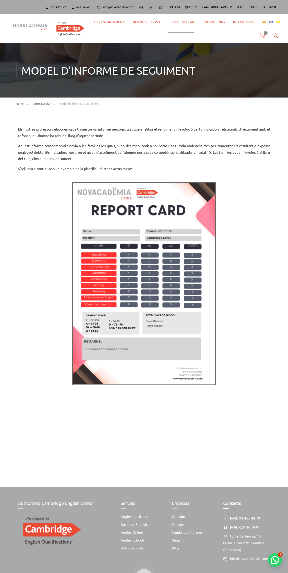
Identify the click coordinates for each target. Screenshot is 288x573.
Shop (176, 540)
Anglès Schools (133, 540)
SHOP (253, 7)
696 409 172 (58, 7)
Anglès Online (132, 532)
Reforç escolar (132, 548)
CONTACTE (269, 7)
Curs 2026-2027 (213, 22)
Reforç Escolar (181, 22)
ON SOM (174, 7)
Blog (175, 548)
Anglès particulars (135, 516)
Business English (146, 22)
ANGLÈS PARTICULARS (109, 22)
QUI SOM (191, 7)
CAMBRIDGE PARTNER (217, 7)
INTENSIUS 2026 (244, 22)
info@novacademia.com (118, 7)
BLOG (240, 7)
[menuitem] (264, 22)
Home (20, 103)
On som (178, 524)
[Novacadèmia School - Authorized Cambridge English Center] (47, 28)
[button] (275, 560)
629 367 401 (84, 7)
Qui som (178, 516)
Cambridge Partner (187, 532)
